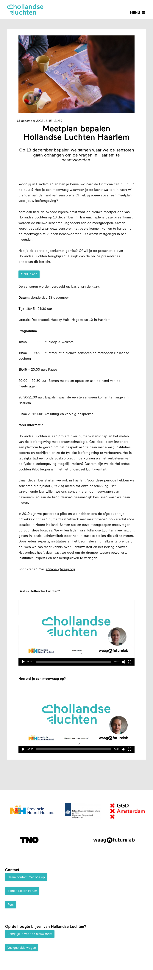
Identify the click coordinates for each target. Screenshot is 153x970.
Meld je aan (29, 274)
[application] (76, 632)
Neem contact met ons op (26, 877)
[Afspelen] (23, 662)
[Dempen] (124, 662)
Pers (10, 904)
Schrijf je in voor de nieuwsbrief (29, 934)
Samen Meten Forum (22, 891)
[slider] (73, 662)
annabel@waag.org (60, 569)
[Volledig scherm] (130, 662)
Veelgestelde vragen (21, 947)
